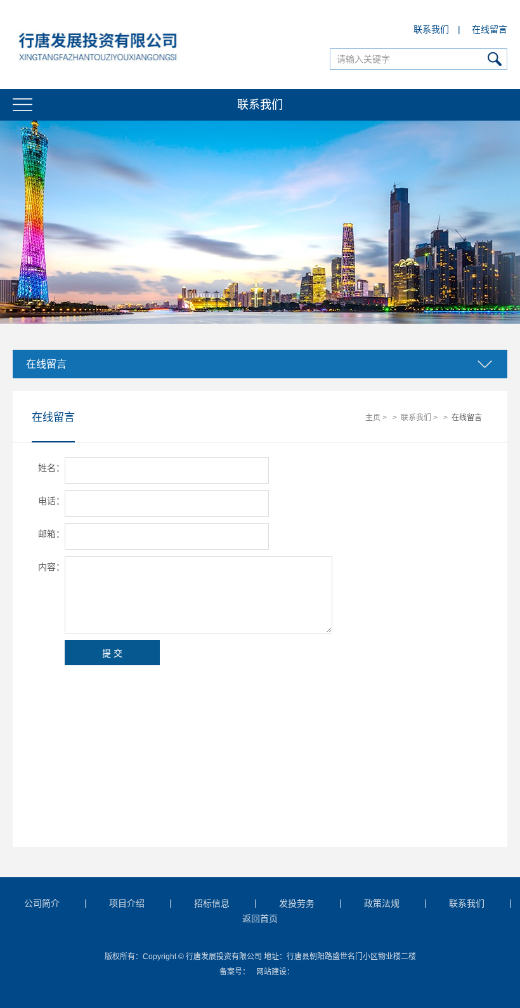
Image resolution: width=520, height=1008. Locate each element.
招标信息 (212, 903)
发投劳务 (297, 903)
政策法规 (382, 903)
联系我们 (431, 29)
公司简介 (42, 903)
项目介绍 (127, 903)
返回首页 (260, 918)
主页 (372, 417)
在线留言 (489, 29)
